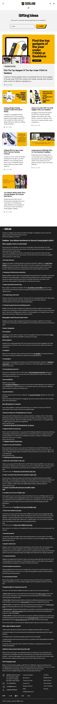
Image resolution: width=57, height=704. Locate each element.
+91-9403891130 (11, 683)
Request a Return (27, 686)
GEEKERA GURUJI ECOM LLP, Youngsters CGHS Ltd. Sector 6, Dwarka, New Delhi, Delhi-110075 (13, 677)
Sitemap (46, 688)
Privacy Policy (47, 683)
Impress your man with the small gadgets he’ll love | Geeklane (42, 109)
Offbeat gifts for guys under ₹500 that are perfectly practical (13, 152)
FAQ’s (24, 689)
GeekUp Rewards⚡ (28, 691)
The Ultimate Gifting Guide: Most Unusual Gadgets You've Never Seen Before (14, 194)
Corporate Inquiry (28, 675)
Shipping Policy (48, 677)
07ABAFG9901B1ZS (11, 690)
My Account (26, 677)
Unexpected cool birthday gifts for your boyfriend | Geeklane (41, 151)
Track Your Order (27, 680)
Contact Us (26, 683)
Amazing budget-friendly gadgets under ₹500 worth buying (13, 109)
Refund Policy (47, 680)
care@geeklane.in (11, 686)
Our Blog (46, 675)
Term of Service (48, 686)
